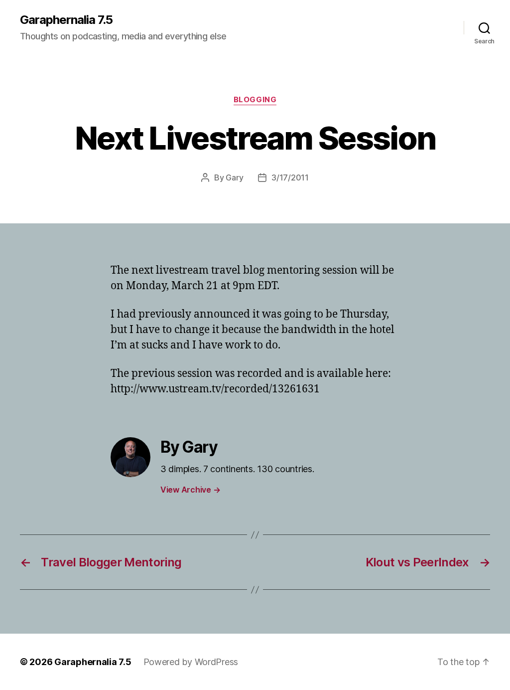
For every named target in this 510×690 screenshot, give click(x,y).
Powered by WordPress (191, 662)
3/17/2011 (290, 177)
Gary (234, 177)
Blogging (255, 99)
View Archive (190, 490)
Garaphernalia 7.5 (66, 20)
